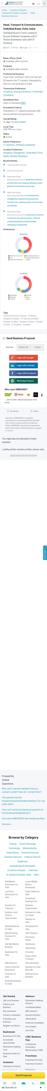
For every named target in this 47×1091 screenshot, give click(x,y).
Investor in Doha (26, 322)
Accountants (30, 1026)
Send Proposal (23, 1075)
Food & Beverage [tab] (27, 843)
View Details (20, 122)
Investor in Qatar (10, 322)
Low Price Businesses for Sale (11, 894)
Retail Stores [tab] (13, 852)
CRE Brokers (30, 1019)
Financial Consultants (34, 1023)
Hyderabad (31, 152)
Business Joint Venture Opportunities (11, 915)
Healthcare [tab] (22, 861)
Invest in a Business (11, 1015)
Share (35, 411)
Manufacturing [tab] (29, 848)
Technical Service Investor (15, 316)
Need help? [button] (45, 554)
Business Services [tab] (13, 857)
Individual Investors (12, 1066)
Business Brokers (32, 1015)
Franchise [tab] (32, 870)
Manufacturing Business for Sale (11, 936)
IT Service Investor (29, 318)
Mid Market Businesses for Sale (11, 884)
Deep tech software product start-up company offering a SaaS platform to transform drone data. (24, 182)
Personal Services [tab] (30, 852)
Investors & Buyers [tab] (16, 870)
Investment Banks (33, 1007)
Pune (39, 152)
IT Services (8, 145)
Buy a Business (9, 1011)
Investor (27, 324)
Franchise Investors (34, 1064)
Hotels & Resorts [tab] (32, 857)
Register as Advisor (11, 1026)
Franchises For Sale (33, 1060)
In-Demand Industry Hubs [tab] (18, 874)
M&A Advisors (11, 963)
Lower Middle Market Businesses (31, 884)
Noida (6, 156)
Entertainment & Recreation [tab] (22, 866)
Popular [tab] (13, 843)
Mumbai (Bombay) (18, 156)
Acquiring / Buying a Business (17, 91)
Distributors (30, 944)
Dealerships (30, 948)
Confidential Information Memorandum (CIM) (34, 1047)
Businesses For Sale (11, 1036)
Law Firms (29, 1030)
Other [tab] (36, 874)
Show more (6, 824)
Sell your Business (11, 1000)
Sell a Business (32, 963)
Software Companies (25, 145)
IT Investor (16, 324)
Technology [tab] (14, 848)
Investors (29, 952)
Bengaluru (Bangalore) (14, 152)
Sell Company (31, 933)
